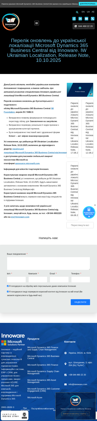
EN (83, 12)
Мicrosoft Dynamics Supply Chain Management (43, 372)
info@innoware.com (78, 384)
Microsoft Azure (34, 397)
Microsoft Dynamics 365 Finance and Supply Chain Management (42, 348)
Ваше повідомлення (16, 254)
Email (52, 274)
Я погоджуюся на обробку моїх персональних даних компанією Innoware (42, 286)
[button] (36, 23)
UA (88, 12)
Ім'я (9, 274)
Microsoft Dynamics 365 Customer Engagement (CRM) (43, 390)
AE (93, 12)
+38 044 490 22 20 (77, 375)
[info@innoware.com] (65, 384)
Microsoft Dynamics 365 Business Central (43, 357)
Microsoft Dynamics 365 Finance (42, 365)
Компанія (33, 274)
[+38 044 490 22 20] (65, 375)
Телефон (75, 274)
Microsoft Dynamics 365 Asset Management (41, 381)
